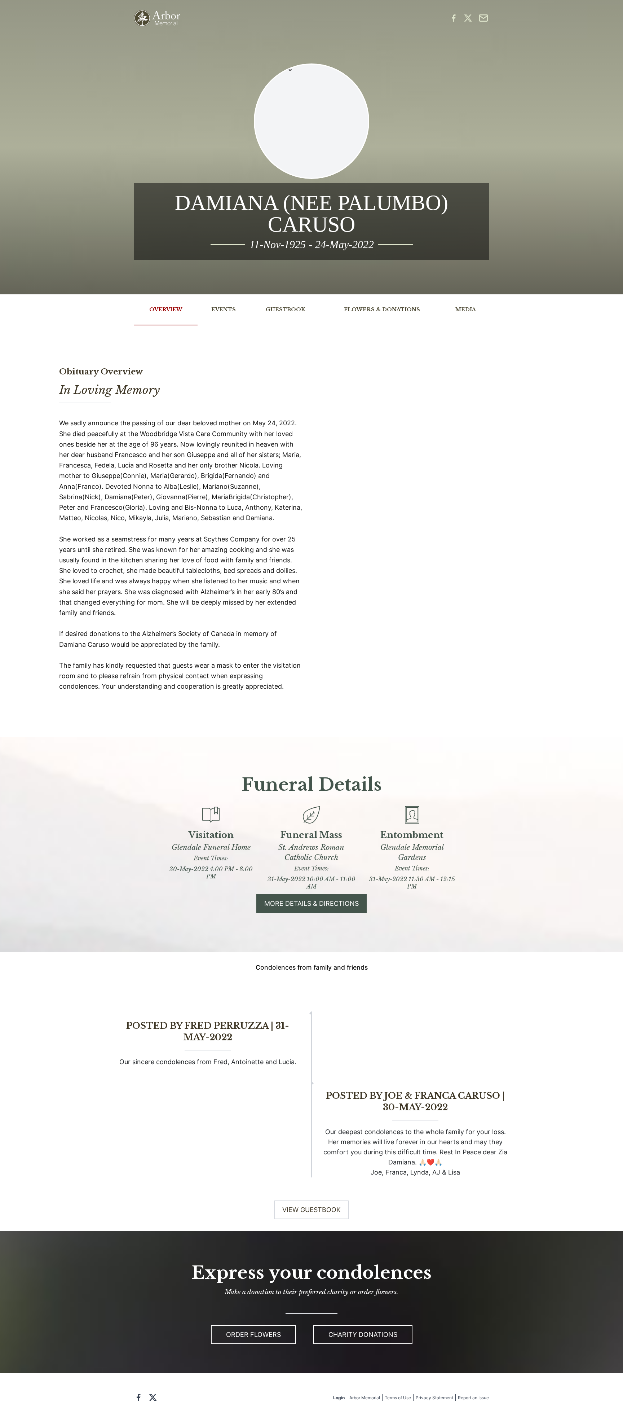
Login (339, 1397)
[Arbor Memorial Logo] (157, 18)
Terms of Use (398, 1397)
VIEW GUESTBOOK (311, 1209)
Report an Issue (473, 1397)
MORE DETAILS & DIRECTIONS (311, 903)
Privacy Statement (434, 1397)
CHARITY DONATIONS (362, 1334)
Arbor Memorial (364, 1397)
